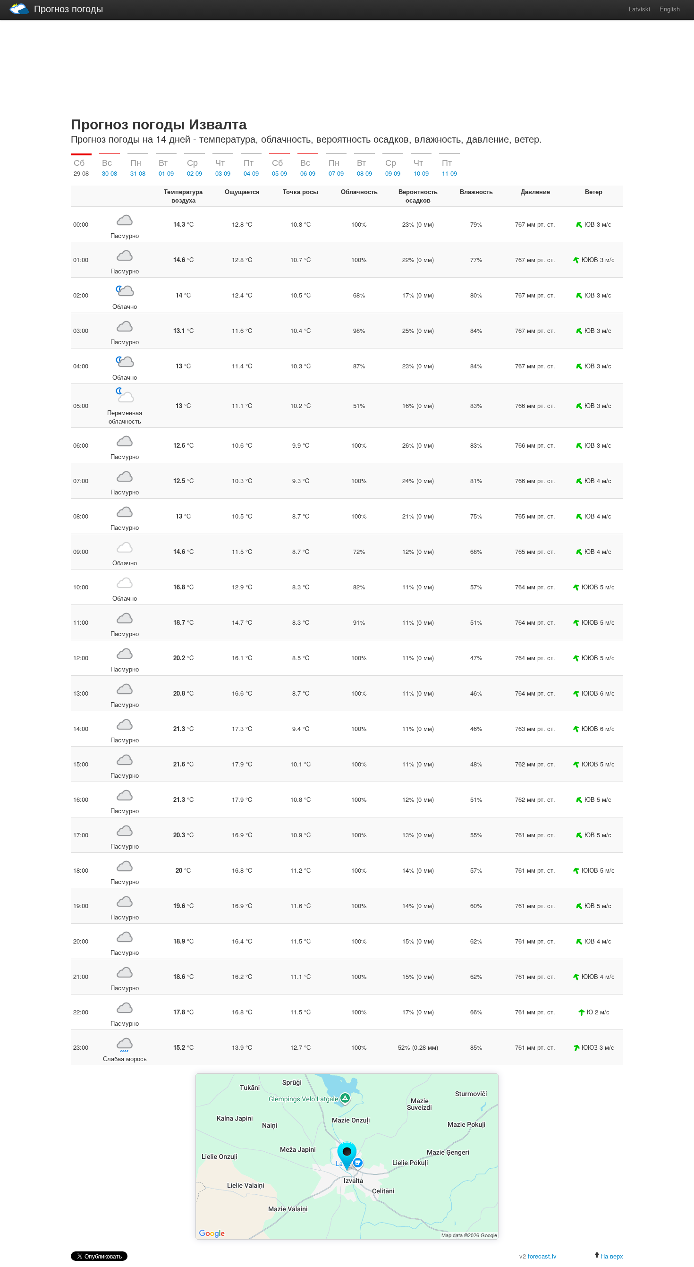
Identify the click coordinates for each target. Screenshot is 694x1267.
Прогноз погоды (68, 8)
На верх (612, 1255)
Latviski (639, 8)
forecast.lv (542, 1255)
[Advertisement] (347, 66)
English (670, 8)
